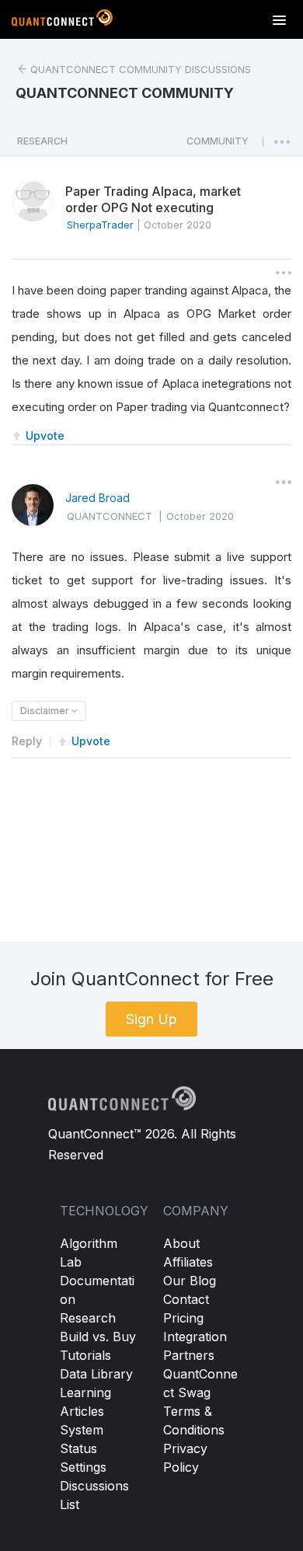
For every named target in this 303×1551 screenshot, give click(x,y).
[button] (217, 145)
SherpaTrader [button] (100, 224)
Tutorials (85, 1355)
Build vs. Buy (98, 1336)
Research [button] (42, 141)
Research (88, 1318)
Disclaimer (45, 710)
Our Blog (189, 1280)
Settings (83, 1467)
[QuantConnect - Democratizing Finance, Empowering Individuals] (62, 21)
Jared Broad (97, 497)
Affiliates (188, 1262)
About (181, 1243)
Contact (186, 1299)
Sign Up (151, 1019)
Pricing (183, 1318)
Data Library (96, 1374)
